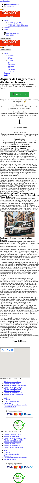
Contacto (7, 399)
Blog (5, 398)
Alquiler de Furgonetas (15, 24)
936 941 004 (10, 6)
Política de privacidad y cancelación (15, 405)
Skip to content (5, 1)
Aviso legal (7, 403)
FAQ (6, 29)
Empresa (7, 27)
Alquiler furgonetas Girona (12, 382)
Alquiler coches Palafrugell (12, 389)
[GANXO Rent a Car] (10, 17)
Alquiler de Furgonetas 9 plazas (18, 26)
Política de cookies (10, 407)
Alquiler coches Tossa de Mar (13, 394)
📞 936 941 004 (19, 94)
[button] (9, 20)
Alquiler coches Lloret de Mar (13, 387)
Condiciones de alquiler (11, 401)
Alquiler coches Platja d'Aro (13, 392)
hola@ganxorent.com (12, 4)
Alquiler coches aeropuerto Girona (15, 385)
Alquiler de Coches (14, 22)
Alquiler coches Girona (11, 383)
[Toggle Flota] (15, 53)
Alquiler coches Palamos (12, 391)
